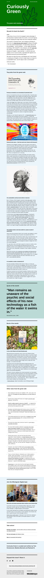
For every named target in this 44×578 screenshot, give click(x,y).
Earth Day (34, 48)
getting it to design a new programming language (22, 410)
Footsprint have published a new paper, (16, 458)
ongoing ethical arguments (12, 162)
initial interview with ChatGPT (21, 43)
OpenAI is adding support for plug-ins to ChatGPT (18, 403)
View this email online (33, 1)
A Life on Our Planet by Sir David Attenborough (17, 351)
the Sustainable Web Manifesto (14, 537)
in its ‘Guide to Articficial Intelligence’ (21, 214)
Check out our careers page (12, 515)
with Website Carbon (15, 534)
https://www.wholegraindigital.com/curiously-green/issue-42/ (22, 565)
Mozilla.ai (23, 265)
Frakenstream (11, 464)
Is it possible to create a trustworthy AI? (15, 261)
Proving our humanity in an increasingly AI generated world (19, 92)
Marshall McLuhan (30, 115)
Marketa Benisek (10, 381)
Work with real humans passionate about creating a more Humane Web (22, 503)
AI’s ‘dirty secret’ (29, 200)
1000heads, (20, 459)
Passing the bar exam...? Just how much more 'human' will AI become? (22, 142)
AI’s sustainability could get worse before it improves (18, 197)
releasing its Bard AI (15, 207)
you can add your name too (14, 256)
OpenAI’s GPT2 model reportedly (21, 217)
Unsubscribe (29, 570)
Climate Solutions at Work (27, 436)
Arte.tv (12, 465)
